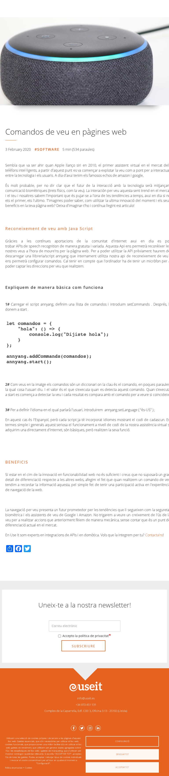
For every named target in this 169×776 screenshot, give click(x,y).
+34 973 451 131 (86, 705)
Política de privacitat (13, 768)
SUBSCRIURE (83, 646)
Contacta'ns (154, 535)
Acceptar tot (122, 767)
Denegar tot (122, 754)
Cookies (28, 768)
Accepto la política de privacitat (85, 636)
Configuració (122, 741)
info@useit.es (86, 698)
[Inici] (85, 686)
